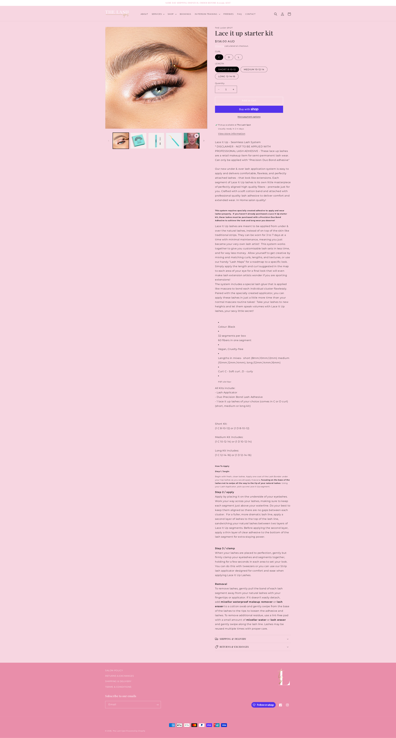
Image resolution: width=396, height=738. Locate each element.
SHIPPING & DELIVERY (118, 681)
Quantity (219, 83)
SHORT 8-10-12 (227, 69)
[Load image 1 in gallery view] (121, 141)
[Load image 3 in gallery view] (156, 141)
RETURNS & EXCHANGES (119, 676)
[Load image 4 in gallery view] (174, 141)
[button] (158, 14)
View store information (231, 133)
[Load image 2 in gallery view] (138, 141)
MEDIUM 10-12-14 (254, 69)
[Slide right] (203, 140)
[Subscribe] (157, 704)
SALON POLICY (114, 670)
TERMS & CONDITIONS (118, 686)
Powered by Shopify (135, 731)
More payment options (249, 116)
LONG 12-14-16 (226, 76)
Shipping (219, 46)
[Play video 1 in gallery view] (192, 141)
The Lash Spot (119, 731)
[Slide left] (108, 140)
